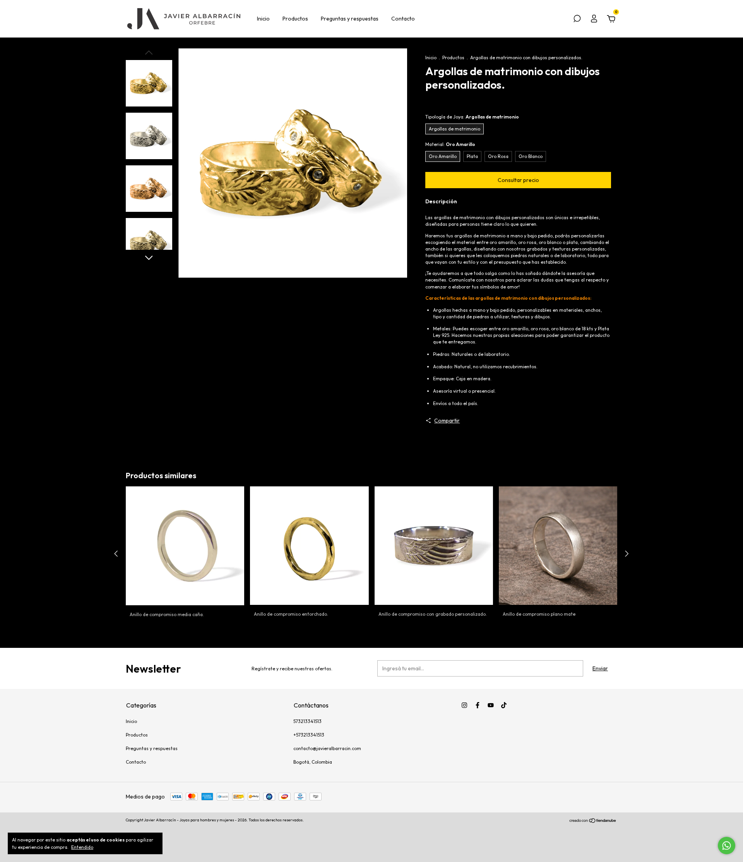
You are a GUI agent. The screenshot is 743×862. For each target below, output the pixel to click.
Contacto (403, 18)
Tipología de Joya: (472, 117)
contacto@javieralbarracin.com (327, 748)
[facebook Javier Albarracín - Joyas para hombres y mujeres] (477, 705)
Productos (295, 18)
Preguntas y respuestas (349, 18)
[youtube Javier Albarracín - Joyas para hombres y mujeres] (491, 705)
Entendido (82, 847)
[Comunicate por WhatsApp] (726, 845)
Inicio (263, 18)
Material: (450, 144)
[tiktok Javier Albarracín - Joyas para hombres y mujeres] (504, 705)
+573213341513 (308, 735)
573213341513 (307, 721)
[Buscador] (576, 19)
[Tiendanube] (593, 820)
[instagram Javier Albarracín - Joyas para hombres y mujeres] (464, 705)
